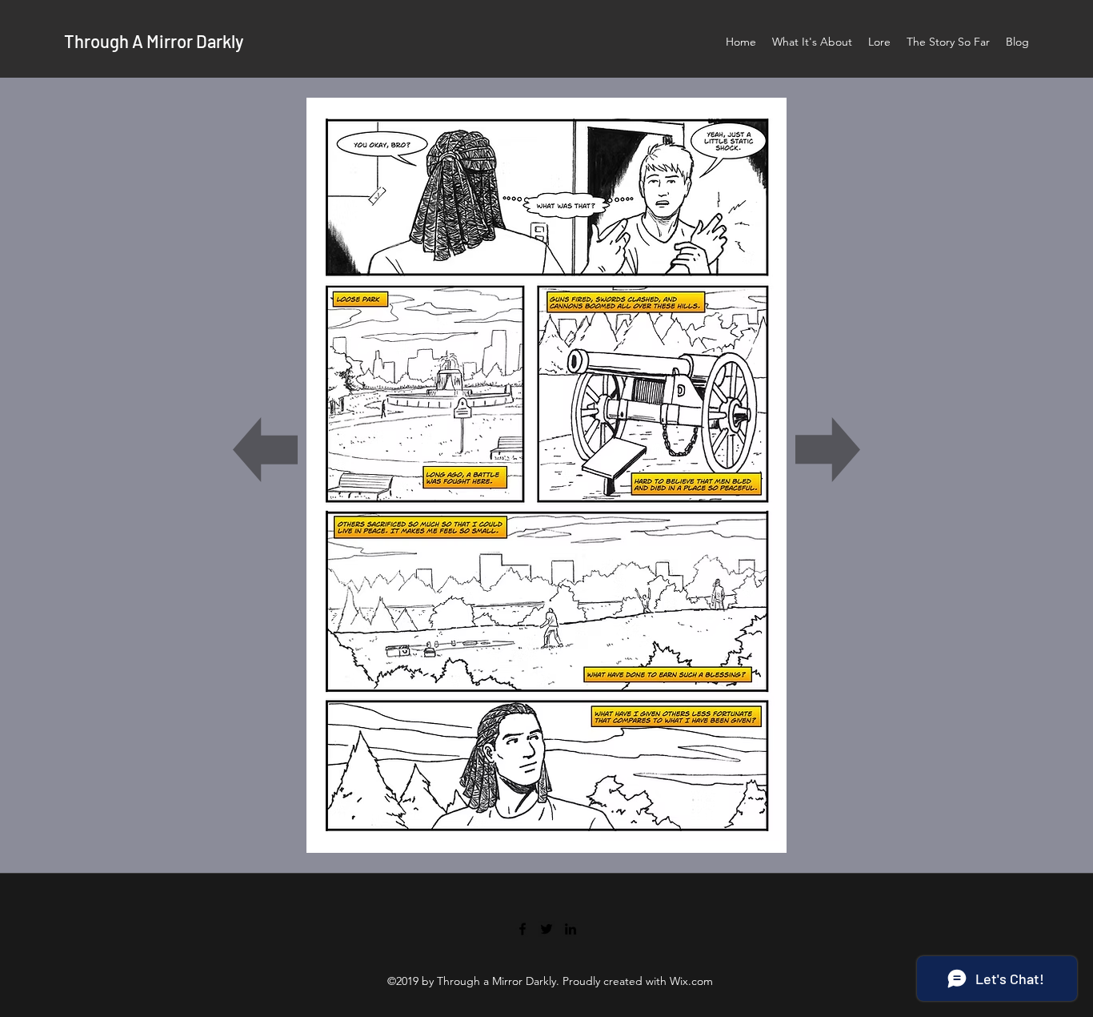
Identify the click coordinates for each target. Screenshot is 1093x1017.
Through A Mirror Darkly (153, 40)
